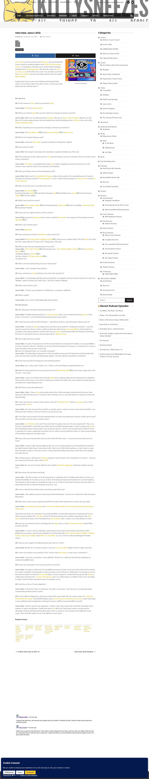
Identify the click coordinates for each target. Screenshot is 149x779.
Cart (16, 2)
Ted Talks (108, 152)
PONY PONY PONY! (111, 274)
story (52, 164)
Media (102, 134)
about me (106, 286)
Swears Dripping (109, 109)
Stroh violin (37, 142)
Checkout (24, 2)
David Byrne (42, 234)
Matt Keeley (46, 37)
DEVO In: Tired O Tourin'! (111, 40)
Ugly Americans (60, 334)
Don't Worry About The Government (115, 65)
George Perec (82, 179)
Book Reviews (108, 198)
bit (54, 608)
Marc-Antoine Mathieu (73, 533)
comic (29, 404)
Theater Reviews (108, 267)
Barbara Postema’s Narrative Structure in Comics (18, 629)
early (22, 123)
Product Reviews (109, 262)
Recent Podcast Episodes (114, 306)
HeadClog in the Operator (112, 168)
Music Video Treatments (111, 74)
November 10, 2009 (30, 37)
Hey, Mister (19, 220)
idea (90, 426)
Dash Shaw (80, 506)
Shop (75, 2)
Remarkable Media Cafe (111, 177)
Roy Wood (49, 118)
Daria (35, 327)
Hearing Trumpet (106, 345)
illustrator (44, 62)
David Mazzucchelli (57, 506)
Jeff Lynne (76, 120)
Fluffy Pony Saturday (110, 99)
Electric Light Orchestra (70, 118)
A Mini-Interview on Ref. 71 (29, 652)
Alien (55, 193)
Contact (33, 2)
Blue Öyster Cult (33, 132)
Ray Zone (84, 315)
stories (80, 402)
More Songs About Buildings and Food (40, 239)
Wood (27, 123)
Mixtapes (106, 70)
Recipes (103, 191)
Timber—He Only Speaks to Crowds (112, 315)
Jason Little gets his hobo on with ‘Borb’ (29, 628)
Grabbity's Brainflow (112, 201)
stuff (30, 123)
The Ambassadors (45, 179)
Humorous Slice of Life (111, 54)
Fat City (74, 193)
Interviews (63, 16)
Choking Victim (63, 402)
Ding (27, 108)
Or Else (47, 506)
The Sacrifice (29, 191)
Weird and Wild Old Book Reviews (117, 210)
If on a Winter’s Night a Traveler (68, 249)
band (34, 113)
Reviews (85, 16)
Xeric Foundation (24, 74)
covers (70, 132)
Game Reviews (108, 228)
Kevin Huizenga (30, 506)
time (32, 103)
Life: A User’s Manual (32, 249)
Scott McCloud (30, 424)
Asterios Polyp (71, 506)
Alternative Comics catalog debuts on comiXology (87, 629)
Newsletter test (65, 2)
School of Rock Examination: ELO (29, 638)
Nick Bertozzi (47, 577)
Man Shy (28, 164)
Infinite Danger (108, 173)
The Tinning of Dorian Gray (112, 118)
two (76, 402)
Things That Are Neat (110, 83)
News (102, 157)
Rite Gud (106, 182)
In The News (109, 143)
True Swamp (43, 574)
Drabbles (106, 95)
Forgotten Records (111, 240)
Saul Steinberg (56, 519)
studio (58, 332)
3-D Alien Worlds (52, 315)
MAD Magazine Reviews (113, 217)
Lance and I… (107, 104)
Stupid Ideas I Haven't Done (112, 79)
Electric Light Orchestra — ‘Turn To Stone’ (38, 628)
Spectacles (37, 217)
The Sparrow (104, 341)
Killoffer (84, 533)
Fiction (102, 88)
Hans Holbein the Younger (43, 176)
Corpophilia (107, 90)
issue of (61, 548)
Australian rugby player (65, 465)
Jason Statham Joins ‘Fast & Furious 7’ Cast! (77, 628)
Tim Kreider (62, 217)
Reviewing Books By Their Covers (117, 205)
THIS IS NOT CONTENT (108, 279)
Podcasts (50, 16)
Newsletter (53, 2)
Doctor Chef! (107, 45)
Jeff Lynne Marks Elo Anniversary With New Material (20, 639)
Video (105, 141)
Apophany (106, 129)
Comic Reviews (108, 214)
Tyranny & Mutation (53, 132)
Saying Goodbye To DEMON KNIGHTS (58, 628)
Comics (103, 38)
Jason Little (19, 62)
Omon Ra (33, 254)
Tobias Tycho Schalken (28, 536)
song (51, 103)
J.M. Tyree (39, 577)
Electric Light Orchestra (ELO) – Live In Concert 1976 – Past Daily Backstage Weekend (49, 629)
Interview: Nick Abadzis (83, 652)
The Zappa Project (111, 258)
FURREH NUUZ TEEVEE (110, 49)
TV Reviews (107, 272)
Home (19, 16)
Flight (56, 523)
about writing (107, 295)
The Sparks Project (111, 253)
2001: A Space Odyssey (33, 205)
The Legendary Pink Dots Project (116, 244)
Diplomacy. (28, 230)
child (33, 273)
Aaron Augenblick (72, 329)
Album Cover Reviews (113, 235)
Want (86, 239)
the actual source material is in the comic (67, 599)
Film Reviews (107, 221)
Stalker (32, 193)
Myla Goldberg (20, 77)
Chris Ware (39, 516)
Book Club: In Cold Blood (109, 324)
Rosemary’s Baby (88, 205)
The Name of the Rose (35, 256)
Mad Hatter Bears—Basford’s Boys (112, 329)
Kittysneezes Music (110, 136)
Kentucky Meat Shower (108, 127)
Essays (74, 16)
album (66, 132)
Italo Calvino (88, 249)
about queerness (109, 290)
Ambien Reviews (111, 224)
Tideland (18, 196)
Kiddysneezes (110, 148)
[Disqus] (55, 684)
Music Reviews (108, 233)
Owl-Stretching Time (107, 161)
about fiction (107, 281)
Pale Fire (18, 251)
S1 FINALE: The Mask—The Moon (111, 311)
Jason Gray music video (67, 627)
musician (44, 458)
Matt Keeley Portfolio (34, 16)
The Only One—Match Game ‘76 (111, 350)
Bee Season (63, 553)
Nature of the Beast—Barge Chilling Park (114, 320)
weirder (18, 123)
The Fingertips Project (110, 113)
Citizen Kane (62, 205)
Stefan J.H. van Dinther (47, 536)
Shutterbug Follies (32, 69)
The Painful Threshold (110, 187)
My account (43, 2)
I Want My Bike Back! (110, 58)
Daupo (90, 574)
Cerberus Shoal (37, 108)
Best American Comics (75, 523)
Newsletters (108, 16)
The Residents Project (113, 249)
